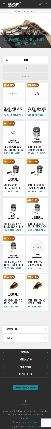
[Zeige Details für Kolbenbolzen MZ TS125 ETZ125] (14, 285)
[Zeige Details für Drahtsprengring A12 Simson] (14, 94)
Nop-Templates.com (31, 426)
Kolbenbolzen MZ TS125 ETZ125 (13, 302)
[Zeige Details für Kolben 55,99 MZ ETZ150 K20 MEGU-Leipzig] (37, 170)
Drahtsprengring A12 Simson (13, 110)
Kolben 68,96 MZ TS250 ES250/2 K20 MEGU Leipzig (37, 226)
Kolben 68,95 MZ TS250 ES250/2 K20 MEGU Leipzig (13, 227)
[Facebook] (25, 401)
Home (17, 11)
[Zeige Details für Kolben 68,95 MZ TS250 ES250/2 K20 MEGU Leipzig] (14, 209)
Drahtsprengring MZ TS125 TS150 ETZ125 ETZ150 (37, 111)
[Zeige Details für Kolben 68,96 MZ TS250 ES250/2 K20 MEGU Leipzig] (37, 209)
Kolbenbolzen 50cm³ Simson (35, 264)
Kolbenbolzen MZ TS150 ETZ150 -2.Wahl (37, 303)
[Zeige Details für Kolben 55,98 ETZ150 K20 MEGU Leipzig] (14, 170)
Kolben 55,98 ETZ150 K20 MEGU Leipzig (12, 188)
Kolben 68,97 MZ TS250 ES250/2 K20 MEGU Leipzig (13, 265)
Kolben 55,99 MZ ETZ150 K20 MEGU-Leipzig (37, 188)
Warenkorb (41, 3)
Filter (25, 60)
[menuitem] (25, 388)
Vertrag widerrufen (25, 387)
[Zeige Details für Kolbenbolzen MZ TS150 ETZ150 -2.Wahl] (37, 285)
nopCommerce (31, 422)
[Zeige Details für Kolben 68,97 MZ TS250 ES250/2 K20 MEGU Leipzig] (14, 247)
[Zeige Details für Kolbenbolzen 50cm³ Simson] (37, 247)
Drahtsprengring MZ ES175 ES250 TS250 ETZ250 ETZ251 (15, 150)
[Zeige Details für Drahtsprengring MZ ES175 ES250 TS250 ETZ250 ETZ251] (14, 132)
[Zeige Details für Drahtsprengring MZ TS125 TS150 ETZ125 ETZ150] (37, 94)
